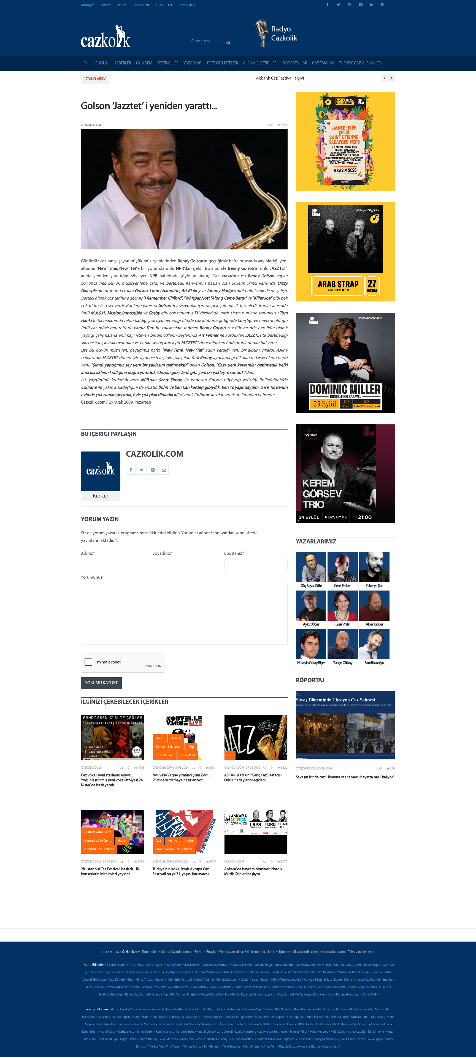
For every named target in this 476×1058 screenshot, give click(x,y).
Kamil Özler (108, 1031)
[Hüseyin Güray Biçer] (309, 644)
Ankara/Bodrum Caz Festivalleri (295, 965)
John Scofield (359, 1024)
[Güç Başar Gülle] (309, 567)
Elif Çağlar (278, 1017)
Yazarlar (192, 63)
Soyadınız (163, 553)
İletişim (121, 5)
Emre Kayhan (315, 1017)
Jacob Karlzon (267, 1024)
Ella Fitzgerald (295, 1017)
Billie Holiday (358, 1009)
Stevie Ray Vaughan (370, 1039)
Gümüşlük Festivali (180, 979)
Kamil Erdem (90, 1031)
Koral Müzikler (306, 987)
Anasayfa (87, 5)
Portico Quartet (207, 1039)
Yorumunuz (91, 577)
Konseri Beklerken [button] (169, 747)
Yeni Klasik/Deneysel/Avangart (341, 994)
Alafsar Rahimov (139, 1009)
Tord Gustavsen (232, 1046)
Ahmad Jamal (118, 1009)
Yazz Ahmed (330, 1046)
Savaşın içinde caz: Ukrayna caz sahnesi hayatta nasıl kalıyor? (345, 777)
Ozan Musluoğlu (149, 1039)
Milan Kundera (319, 1031)
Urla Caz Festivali (283, 994)
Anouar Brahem (162, 1009)
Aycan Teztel (227, 1009)
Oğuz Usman (128, 1039)
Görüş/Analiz (144, 979)
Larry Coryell (225, 1031)
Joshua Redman (380, 1024)
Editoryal (184, 972)
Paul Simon (187, 1039)
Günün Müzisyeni (227, 979)
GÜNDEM (144, 63)
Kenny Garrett (165, 1031)
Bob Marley (376, 1009)
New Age (117, 994)
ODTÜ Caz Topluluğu (105, 1039)
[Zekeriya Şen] (373, 567)
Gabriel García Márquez (140, 1024)
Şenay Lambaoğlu (325, 1039)
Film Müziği (276, 972)
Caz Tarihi (133, 972)
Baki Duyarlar (283, 1009)
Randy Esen (227, 1039)
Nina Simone (376, 1031)
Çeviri (145, 972)
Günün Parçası (250, 979)
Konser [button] (176, 738)
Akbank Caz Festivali (215, 965)
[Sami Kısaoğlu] (373, 644)
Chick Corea (176, 1017)
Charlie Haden (141, 1017)
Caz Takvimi (323, 63)
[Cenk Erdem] (341, 567)
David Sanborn (213, 1017)
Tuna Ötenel (252, 1046)
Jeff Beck (301, 1024)
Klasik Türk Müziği (220, 987)
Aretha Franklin (184, 1009)
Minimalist (374, 987)
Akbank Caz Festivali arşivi (139, 78)
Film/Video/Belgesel (300, 972)
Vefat (299, 994)
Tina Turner (173, 1046)
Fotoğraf (354, 972)
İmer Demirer (228, 1024)
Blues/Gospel (371, 965)
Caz (385, 965)
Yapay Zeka (312, 994)
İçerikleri (101, 496)
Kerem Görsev (185, 1031)
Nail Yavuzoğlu (356, 1031)
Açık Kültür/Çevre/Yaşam (146, 965)
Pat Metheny (170, 1039)
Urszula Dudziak (289, 1046)
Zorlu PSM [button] (187, 755)
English (224, 972)
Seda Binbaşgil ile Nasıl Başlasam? (274, 1039)
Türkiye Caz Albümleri (360, 63)
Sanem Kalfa (243, 1039)
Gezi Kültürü (117, 979)
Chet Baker (159, 1017)
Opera (156, 994)
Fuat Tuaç (117, 1024)
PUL (86, 63)
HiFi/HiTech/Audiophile (286, 979)
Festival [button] (173, 840)
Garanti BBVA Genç (94, 979)
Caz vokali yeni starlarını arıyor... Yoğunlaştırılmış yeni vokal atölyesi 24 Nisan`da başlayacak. (112, 780)
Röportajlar (295, 63)
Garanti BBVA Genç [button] (97, 840)
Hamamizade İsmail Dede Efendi (178, 1024)
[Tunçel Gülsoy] (341, 644)
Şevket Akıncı (347, 1039)
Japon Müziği (149, 987)
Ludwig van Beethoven (273, 1031)
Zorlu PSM (369, 994)
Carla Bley (104, 1017)
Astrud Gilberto (206, 1009)
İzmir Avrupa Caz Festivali (123, 987)
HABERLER (122, 63)
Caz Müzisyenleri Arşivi (110, 972)
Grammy (160, 979)
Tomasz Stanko (192, 1046)
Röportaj (246, 994)
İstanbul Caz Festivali (368, 979)
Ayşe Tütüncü (264, 1009)
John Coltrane (340, 1024)
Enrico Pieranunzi (337, 1017)
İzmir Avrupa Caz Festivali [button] (174, 849)
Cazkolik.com (91, 125)
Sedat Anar (305, 1039)
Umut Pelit (270, 1046)
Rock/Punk (232, 994)
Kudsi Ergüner (205, 1031)
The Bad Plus (156, 1046)
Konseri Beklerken (256, 987)
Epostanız (234, 553)
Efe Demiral (262, 1017)
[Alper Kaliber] (373, 606)
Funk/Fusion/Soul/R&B (376, 972)
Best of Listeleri (351, 965)
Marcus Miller (298, 1031)
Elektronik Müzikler (204, 972)
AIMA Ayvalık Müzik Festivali (182, 965)
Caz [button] (230, 755)
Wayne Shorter (311, 1046)
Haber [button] (160, 738)
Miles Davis (338, 1031)
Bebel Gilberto (324, 1009)
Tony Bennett (212, 1046)
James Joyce (286, 1024)
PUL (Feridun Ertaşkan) (184, 994)
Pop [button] (191, 747)
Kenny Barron (144, 1031)
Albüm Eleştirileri (260, 63)
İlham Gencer (209, 1024)
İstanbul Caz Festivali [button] (99, 849)
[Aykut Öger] (309, 606)
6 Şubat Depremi (117, 965)
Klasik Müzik (141, 5)
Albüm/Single (264, 965)
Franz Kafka (101, 1024)
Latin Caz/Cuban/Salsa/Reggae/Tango (341, 987)
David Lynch (193, 1017)
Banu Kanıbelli (303, 1009)
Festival (236, 972)
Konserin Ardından (282, 987)
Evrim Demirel (359, 1017)
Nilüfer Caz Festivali (137, 994)
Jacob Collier (248, 1024)
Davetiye (170, 972)
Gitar (130, 979)
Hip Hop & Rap (313, 979)
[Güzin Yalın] (341, 606)
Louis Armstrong (245, 1031)
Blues (159, 5)
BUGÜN (102, 63)
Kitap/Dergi (181, 987)
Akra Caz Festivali (242, 965)
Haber (265, 979)
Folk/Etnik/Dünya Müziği (331, 972)
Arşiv (320, 965)
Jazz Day (166, 987)
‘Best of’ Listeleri (222, 63)
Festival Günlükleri (255, 972)
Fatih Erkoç (378, 1017)
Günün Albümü (204, 979)
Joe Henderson (319, 1024)
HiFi (171, 5)
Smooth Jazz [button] (165, 755)
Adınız (88, 553)
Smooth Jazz (262, 994)
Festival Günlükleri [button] (97, 832)
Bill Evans (342, 1009)
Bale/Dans (332, 965)
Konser (238, 987)
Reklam (104, 5)
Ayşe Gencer (245, 1009)
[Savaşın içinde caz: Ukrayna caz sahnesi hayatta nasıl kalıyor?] (345, 725)
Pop (165, 994)
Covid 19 (156, 972)
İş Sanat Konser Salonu (338, 979)
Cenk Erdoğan (121, 1017)
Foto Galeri (187, 5)
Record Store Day (212, 994)
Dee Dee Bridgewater (238, 1017)
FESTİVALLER (167, 63)
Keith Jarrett (126, 1031)
